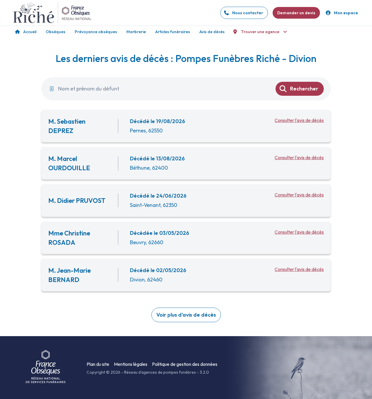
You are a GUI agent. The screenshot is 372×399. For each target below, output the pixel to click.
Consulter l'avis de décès (299, 120)
